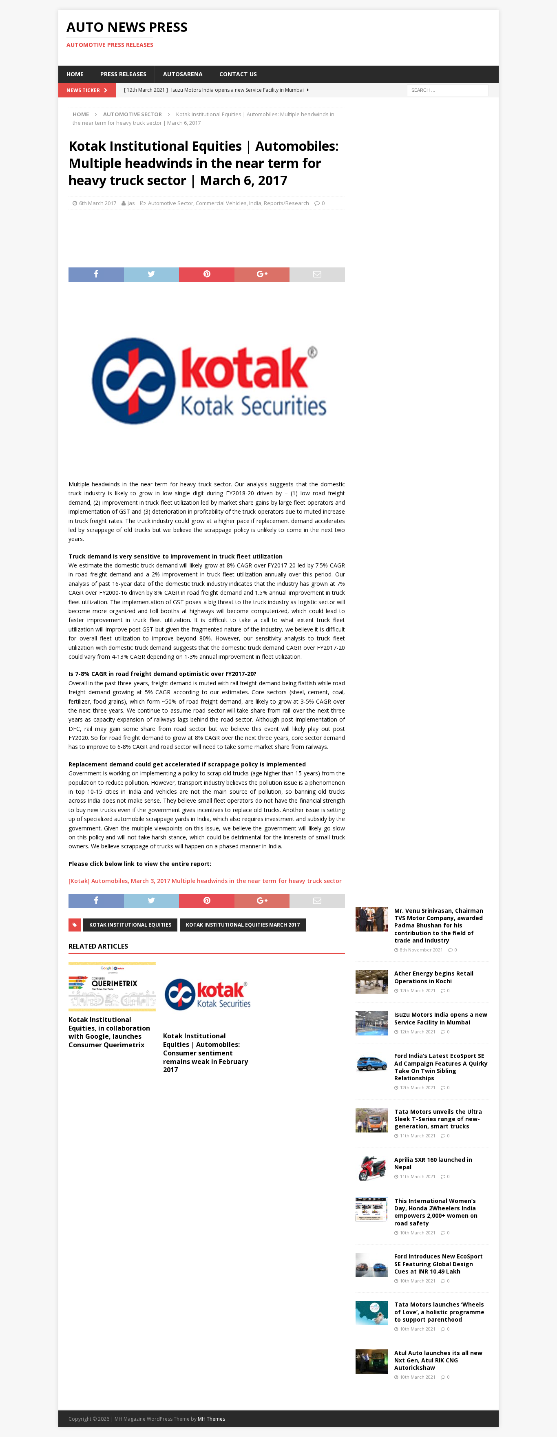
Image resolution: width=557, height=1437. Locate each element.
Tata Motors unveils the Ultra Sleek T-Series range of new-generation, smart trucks (438, 1119)
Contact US (238, 74)
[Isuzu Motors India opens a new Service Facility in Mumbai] (372, 1023)
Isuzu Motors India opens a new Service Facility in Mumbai (440, 1018)
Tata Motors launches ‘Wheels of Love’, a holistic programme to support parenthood (439, 1311)
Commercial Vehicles (221, 203)
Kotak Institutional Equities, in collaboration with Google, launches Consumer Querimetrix (109, 1032)
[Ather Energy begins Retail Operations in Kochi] (372, 982)
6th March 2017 (97, 203)
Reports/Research (286, 203)
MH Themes (211, 1418)
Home (75, 74)
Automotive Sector (170, 203)
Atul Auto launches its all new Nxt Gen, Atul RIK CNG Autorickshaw (438, 1360)
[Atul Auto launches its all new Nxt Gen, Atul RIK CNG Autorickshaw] (372, 1361)
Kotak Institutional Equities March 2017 (243, 924)
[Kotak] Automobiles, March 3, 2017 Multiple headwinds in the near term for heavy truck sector (205, 881)
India (255, 203)
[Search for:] (447, 89)
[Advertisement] (357, 36)
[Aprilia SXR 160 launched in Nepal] (372, 1168)
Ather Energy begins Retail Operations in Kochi (433, 976)
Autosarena (183, 74)
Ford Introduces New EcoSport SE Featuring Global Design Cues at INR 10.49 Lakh (438, 1263)
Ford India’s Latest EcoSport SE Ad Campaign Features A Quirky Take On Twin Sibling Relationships (441, 1067)
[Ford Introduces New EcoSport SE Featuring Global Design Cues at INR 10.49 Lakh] (372, 1265)
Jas (131, 203)
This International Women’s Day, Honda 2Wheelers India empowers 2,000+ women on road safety (435, 1212)
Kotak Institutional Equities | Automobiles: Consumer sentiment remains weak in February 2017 (205, 1052)
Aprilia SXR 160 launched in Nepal (433, 1163)
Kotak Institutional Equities (130, 924)
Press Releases (123, 74)
